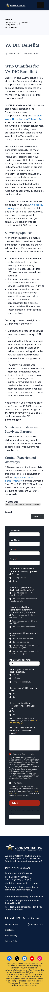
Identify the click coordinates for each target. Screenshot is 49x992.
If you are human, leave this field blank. (24, 812)
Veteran (15, 574)
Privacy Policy (12, 941)
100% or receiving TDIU (21, 682)
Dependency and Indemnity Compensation (23, 504)
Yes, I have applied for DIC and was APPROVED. (23, 616)
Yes (13, 693)
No (13, 697)
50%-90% (16, 678)
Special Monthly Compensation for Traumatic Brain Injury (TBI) (22, 888)
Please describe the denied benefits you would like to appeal (22, 730)
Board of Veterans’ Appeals (18, 873)
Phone (13, 559)
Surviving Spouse (19, 578)
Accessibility (11, 935)
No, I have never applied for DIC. (25, 627)
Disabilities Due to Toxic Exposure (21, 883)
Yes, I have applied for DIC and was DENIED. (23, 622)
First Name (15, 530)
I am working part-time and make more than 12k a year (24, 652)
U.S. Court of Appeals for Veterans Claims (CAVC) (22, 902)
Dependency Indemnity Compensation (24, 896)
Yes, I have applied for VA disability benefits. (21, 594)
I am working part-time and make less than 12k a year (24, 646)
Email (12, 549)
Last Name (15, 540)
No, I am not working (20, 642)
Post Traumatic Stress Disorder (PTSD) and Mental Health (24, 908)
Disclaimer (10, 930)
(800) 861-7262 (35, 924)
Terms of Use (11, 924)
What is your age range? (20, 660)
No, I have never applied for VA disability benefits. (23, 600)
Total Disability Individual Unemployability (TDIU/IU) (18, 878)
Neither (15, 581)
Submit (15, 803)
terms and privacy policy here (23, 792)
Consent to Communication (23, 754)
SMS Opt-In (17, 783)
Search (9, 512)
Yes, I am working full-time (22, 638)
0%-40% (15, 675)
